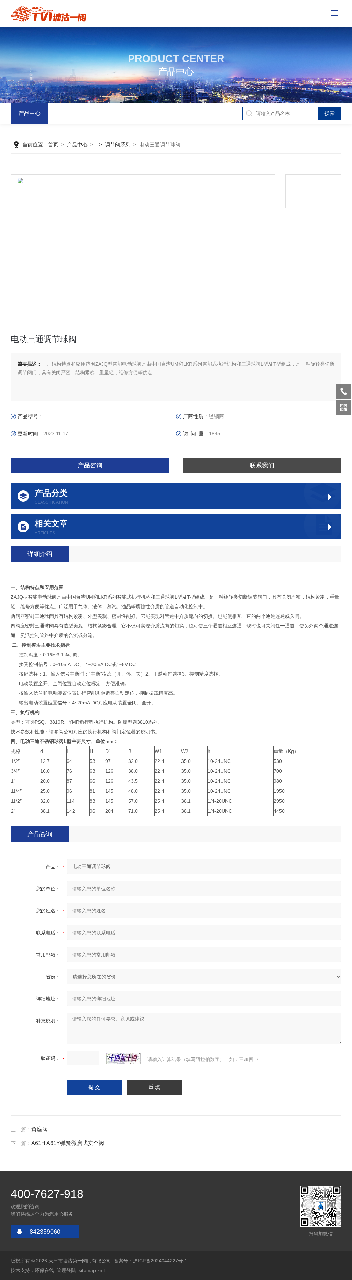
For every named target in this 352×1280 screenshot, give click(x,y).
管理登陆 (66, 1270)
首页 (53, 144)
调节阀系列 (118, 144)
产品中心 (30, 113)
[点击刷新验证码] (123, 1058)
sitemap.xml (92, 1270)
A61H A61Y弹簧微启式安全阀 (67, 1143)
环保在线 (44, 1270)
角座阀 (39, 1129)
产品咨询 (90, 465)
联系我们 (262, 465)
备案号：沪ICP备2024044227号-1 (150, 1261)
